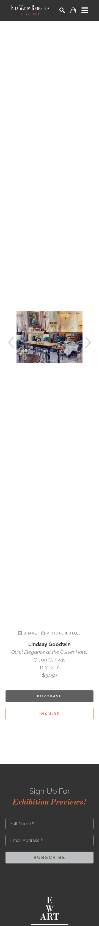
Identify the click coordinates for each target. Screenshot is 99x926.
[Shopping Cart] (73, 10)
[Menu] (84, 10)
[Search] (62, 10)
